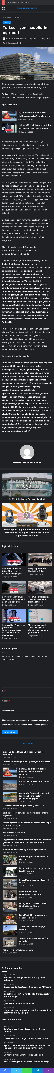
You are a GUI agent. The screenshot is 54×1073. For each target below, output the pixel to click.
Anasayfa (8, 17)
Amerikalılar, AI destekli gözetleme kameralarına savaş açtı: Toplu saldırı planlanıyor (13, 630)
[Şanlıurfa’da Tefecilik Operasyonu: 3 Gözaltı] (10, 895)
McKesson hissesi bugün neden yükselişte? (23, 805)
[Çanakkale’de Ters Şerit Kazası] (10, 785)
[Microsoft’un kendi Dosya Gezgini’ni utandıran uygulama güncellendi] (40, 616)
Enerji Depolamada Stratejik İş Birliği (37, 569)
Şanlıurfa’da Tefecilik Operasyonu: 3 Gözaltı (30, 893)
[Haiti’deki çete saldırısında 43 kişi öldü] (10, 860)
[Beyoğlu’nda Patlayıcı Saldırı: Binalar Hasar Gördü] (10, 907)
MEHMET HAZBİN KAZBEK (16, 39)
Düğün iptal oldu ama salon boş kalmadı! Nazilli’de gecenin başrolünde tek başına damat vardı (27, 841)
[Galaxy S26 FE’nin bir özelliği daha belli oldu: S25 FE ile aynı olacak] (9, 128)
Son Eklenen (27, 743)
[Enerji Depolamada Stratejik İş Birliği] (40, 559)
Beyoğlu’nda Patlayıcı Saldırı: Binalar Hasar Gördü (33, 904)
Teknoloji (17, 17)
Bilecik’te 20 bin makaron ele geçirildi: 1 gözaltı (33, 916)
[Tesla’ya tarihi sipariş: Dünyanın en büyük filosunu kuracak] (40, 587)
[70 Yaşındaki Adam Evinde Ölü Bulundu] (10, 942)
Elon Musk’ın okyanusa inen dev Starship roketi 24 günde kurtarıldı (13, 599)
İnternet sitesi (8, 711)
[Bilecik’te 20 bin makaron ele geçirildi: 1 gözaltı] (10, 919)
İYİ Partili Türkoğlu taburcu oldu (18, 950)
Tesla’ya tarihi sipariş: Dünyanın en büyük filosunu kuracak (38, 599)
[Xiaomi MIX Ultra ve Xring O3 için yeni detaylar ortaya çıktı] (14, 559)
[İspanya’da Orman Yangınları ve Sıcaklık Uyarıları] (10, 872)
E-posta (6, 701)
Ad (4, 691)
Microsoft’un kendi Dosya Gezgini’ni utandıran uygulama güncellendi (38, 629)
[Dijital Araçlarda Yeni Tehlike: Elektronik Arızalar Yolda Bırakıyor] (9, 116)
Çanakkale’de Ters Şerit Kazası (34, 781)
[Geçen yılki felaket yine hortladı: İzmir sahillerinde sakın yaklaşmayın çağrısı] (10, 797)
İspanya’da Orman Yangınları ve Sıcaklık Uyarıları (34, 869)
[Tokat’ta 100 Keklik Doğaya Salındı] (10, 930)
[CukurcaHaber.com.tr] (27, 8)
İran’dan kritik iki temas (14, 832)
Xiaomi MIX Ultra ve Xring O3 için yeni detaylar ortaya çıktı (12, 571)
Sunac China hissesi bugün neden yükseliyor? (24, 849)
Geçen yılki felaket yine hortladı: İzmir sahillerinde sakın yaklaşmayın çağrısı (34, 796)
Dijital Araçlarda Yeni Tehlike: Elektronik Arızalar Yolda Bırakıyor (33, 772)
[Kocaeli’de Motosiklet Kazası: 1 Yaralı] (10, 884)
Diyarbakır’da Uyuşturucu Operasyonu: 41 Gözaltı (26, 761)
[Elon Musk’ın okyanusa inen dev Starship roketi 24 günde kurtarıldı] (14, 587)
